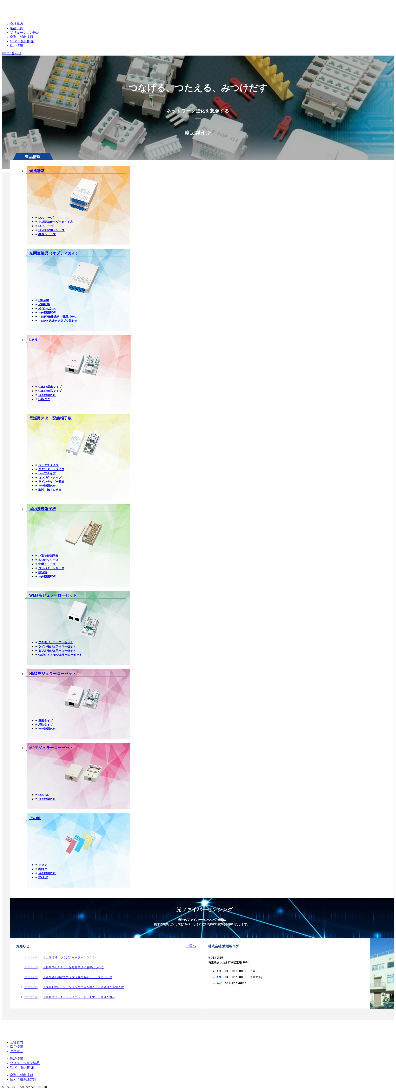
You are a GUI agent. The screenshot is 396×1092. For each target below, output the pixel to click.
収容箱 (42, 572)
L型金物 (43, 300)
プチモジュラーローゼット (55, 642)
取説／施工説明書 (49, 489)
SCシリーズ (46, 226)
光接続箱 (44, 304)
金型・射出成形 (21, 37)
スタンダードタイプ (51, 469)
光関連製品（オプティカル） (54, 253)
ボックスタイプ (48, 465)
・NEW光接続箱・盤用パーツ (57, 316)
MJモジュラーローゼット (51, 748)
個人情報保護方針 (23, 1079)
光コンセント (47, 308)
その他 (35, 818)
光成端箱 (37, 171)
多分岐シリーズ (48, 559)
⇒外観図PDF (47, 312)
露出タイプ (45, 720)
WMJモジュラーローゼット (53, 595)
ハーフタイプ (47, 473)
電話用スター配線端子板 (50, 418)
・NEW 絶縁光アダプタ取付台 (58, 320)
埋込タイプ (45, 724)
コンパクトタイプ (49, 477)
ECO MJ (44, 794)
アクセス (16, 1051)
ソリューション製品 (25, 32)
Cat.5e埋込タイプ (50, 391)
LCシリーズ (46, 217)
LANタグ (44, 399)
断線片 (42, 869)
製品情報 (16, 1058)
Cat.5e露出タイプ (50, 386)
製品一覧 (16, 28)
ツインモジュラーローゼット (57, 646)
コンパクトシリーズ (51, 568)
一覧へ (191, 946)
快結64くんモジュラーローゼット (60, 654)
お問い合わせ (11, 53)
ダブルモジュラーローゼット (57, 650)
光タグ (42, 864)
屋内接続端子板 (42, 509)
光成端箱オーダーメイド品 (55, 221)
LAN (33, 340)
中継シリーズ (47, 564)
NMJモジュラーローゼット (52, 674)
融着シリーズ (47, 234)
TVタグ (43, 877)
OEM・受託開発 (22, 41)
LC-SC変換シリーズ (51, 230)
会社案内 (16, 24)
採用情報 (16, 45)
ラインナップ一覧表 (51, 481)
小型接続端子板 (48, 555)
